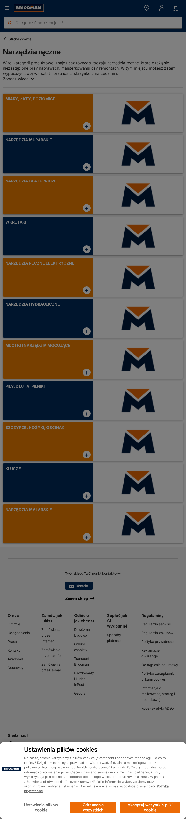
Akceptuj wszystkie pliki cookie (150, 807)
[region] (93, 780)
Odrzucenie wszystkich (93, 807)
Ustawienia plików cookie (41, 807)
